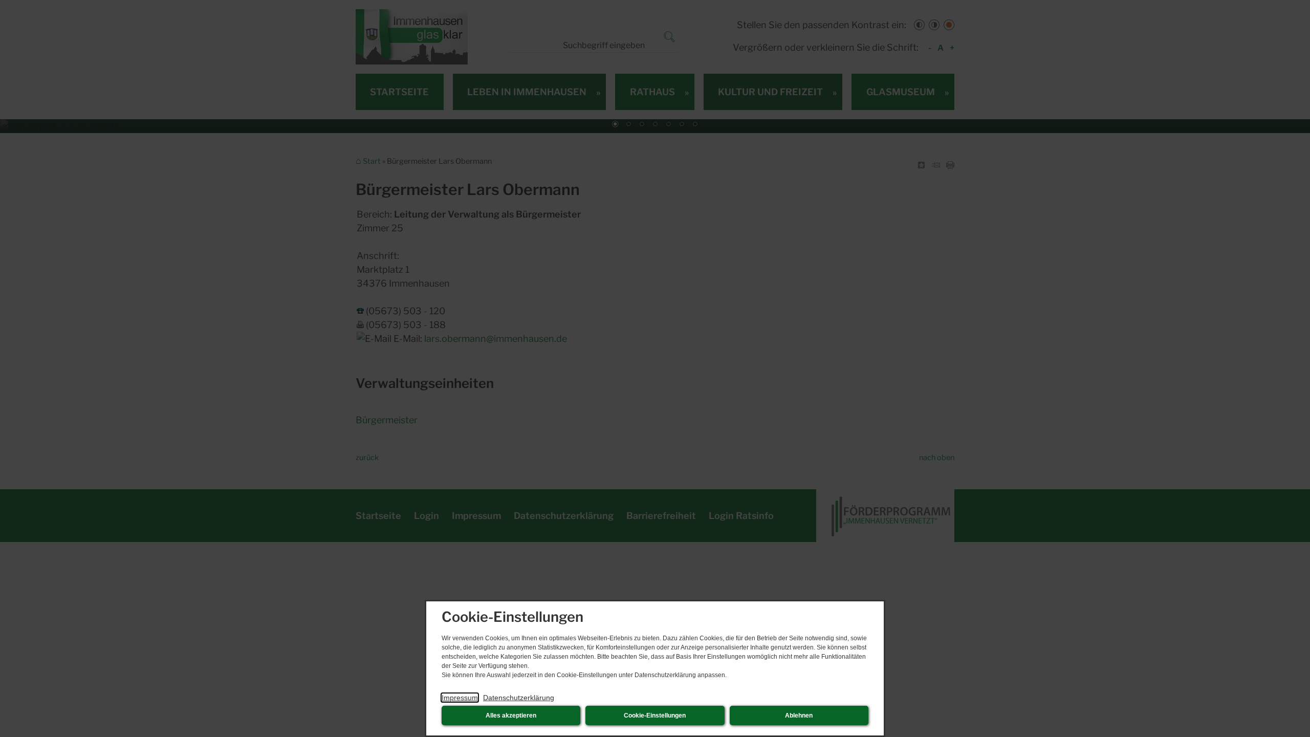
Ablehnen (799, 715)
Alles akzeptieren (511, 715)
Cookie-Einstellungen (655, 715)
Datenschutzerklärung (518, 697)
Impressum (460, 697)
